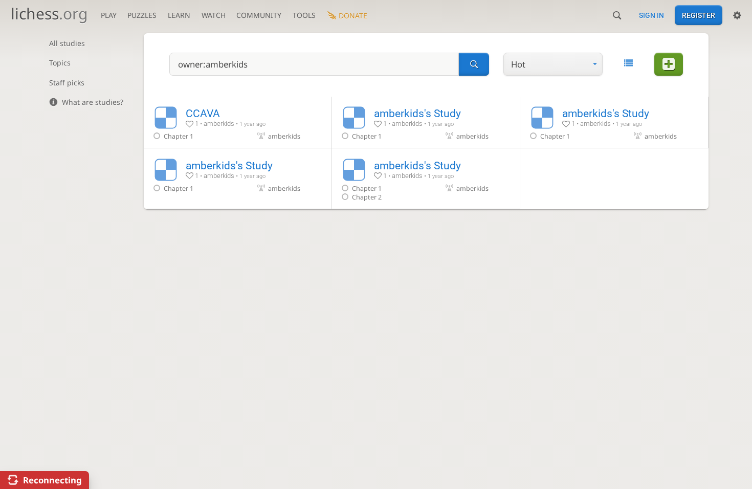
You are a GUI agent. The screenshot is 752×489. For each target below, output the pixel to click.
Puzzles (142, 15)
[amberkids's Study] (426, 122)
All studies (67, 43)
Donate (353, 15)
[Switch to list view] (628, 63)
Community (258, 15)
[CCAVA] (237, 122)
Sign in (651, 15)
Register (698, 15)
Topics (60, 63)
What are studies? (92, 102)
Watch (214, 15)
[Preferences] (737, 15)
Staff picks (66, 82)
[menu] (553, 64)
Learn (179, 15)
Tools (304, 15)
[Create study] (668, 64)
